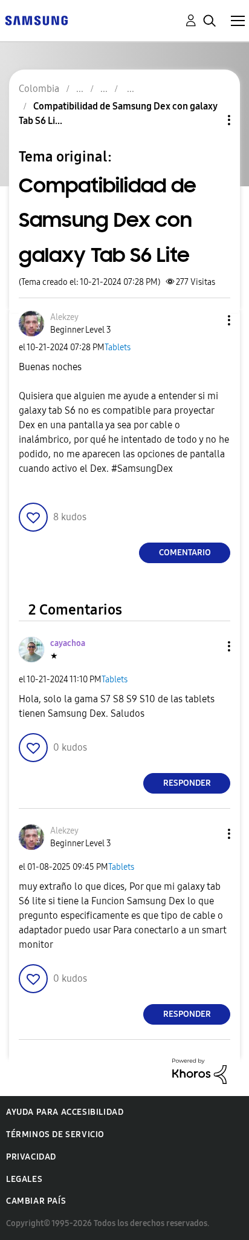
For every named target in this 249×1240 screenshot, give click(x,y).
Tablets (118, 347)
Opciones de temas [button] (208, 120)
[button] (209, 320)
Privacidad (31, 1157)
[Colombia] (36, 19)
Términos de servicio (55, 1134)
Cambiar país (36, 1201)
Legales (24, 1179)
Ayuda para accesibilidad (64, 1112)
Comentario (185, 552)
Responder (187, 783)
